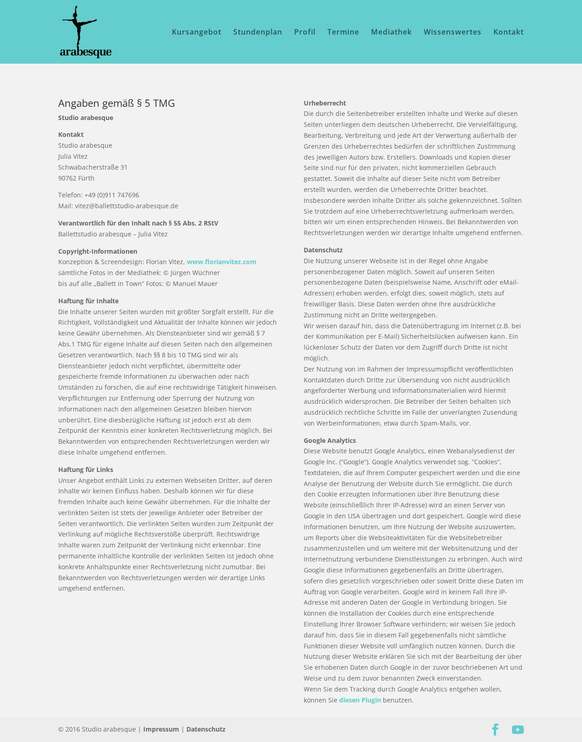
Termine (343, 33)
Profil (305, 33)
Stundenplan (257, 33)
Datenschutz (206, 729)
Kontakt (508, 33)
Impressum (161, 729)
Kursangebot (196, 33)
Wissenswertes (453, 33)
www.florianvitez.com (221, 261)
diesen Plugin (360, 700)
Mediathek (391, 33)
